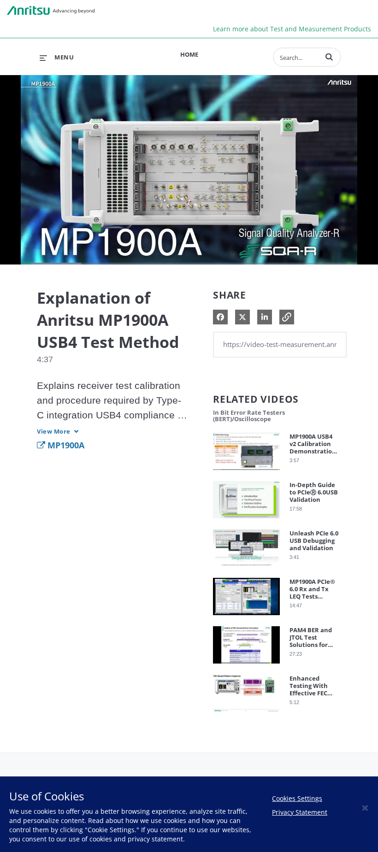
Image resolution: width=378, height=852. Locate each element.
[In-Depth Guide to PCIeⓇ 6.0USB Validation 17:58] (246, 520)
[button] (329, 56)
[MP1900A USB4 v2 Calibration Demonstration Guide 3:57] (246, 472)
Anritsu (50, 10)
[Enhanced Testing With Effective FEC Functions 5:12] (246, 714)
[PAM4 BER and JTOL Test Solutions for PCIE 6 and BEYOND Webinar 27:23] (246, 665)
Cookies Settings (297, 798)
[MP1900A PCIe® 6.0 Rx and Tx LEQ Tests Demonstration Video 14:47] (246, 617)
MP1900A (64, 445)
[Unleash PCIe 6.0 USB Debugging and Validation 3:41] (246, 568)
